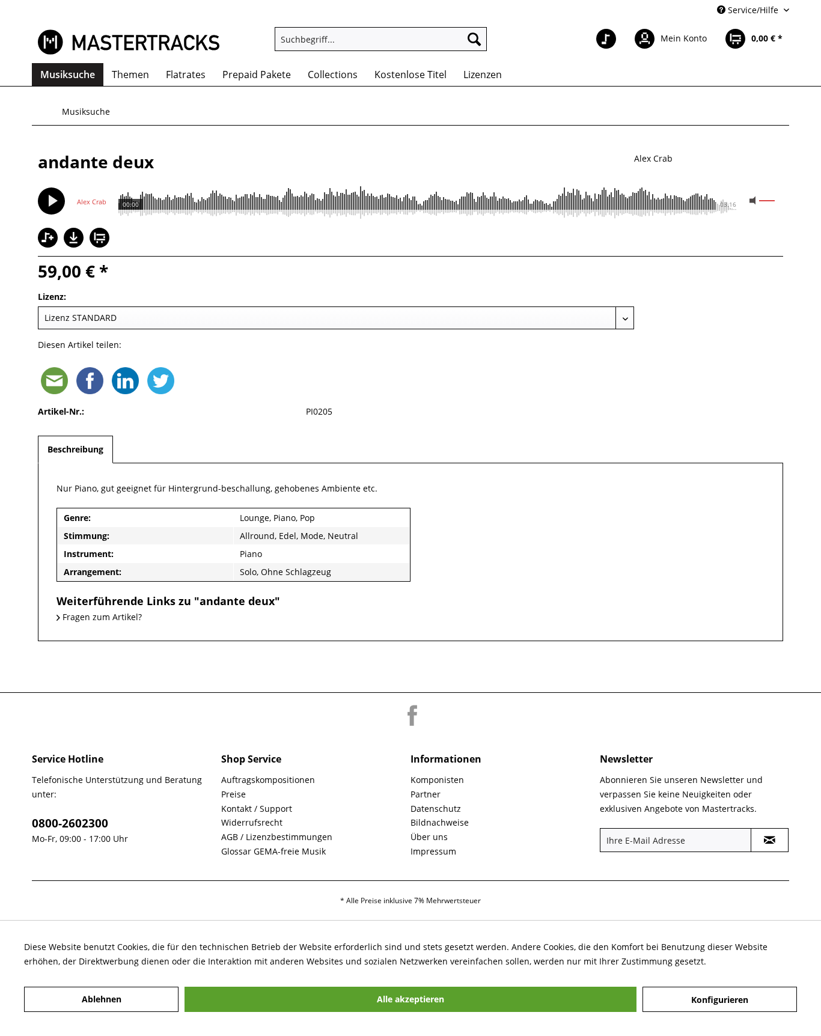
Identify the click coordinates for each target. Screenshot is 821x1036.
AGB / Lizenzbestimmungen (276, 837)
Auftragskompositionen (268, 779)
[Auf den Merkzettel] (49, 239)
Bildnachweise (439, 822)
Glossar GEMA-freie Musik (273, 851)
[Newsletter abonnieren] (770, 840)
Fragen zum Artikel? (101, 617)
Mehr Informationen (749, 961)
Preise (233, 794)
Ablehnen (101, 999)
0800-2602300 (70, 823)
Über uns (429, 837)
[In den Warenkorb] (101, 239)
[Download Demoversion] (75, 244)
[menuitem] (381, 39)
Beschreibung (75, 449)
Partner (425, 794)
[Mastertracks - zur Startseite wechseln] (128, 42)
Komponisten (437, 779)
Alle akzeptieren (410, 999)
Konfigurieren (719, 999)
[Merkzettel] (606, 39)
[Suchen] (474, 39)
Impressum (433, 851)
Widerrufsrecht (251, 822)
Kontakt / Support (256, 808)
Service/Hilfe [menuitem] (753, 10)
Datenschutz (435, 808)
